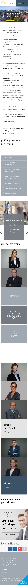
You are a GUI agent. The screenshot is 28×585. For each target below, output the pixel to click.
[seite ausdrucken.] (24, 549)
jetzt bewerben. (11, 534)
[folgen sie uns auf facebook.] (10, 549)
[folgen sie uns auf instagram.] (20, 549)
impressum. (4, 576)
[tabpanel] (14, 227)
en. (13, 3)
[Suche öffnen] (24, 3)
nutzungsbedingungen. (7, 578)
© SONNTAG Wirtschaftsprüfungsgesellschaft (12, 580)
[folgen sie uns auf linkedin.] (15, 549)
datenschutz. (11, 576)
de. (10, 3)
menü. (19, 3)
